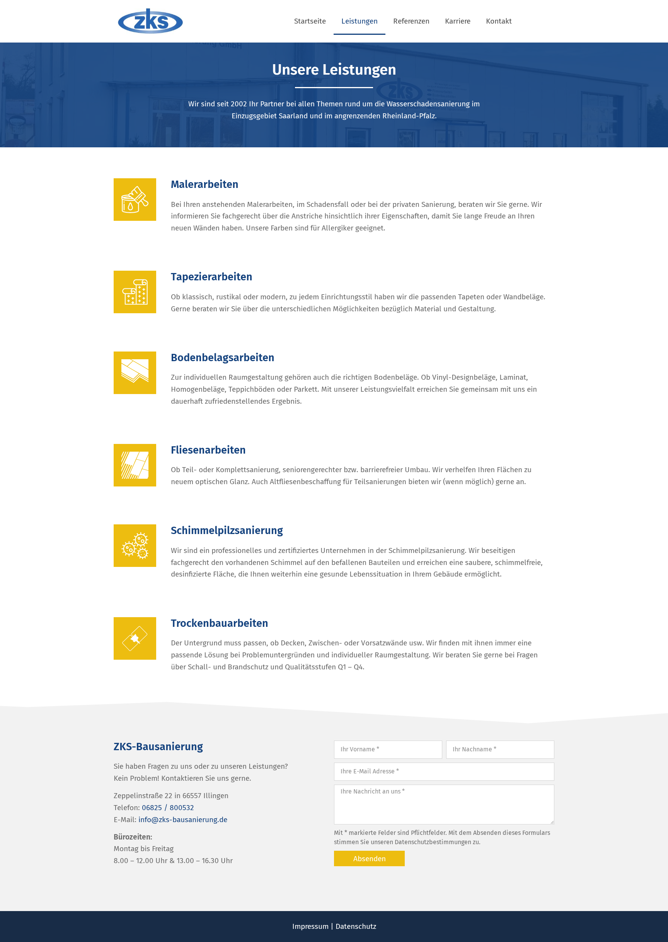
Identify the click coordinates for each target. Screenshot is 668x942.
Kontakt (499, 21)
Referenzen (411, 21)
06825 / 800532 (168, 807)
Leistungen (359, 21)
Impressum (310, 926)
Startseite (310, 21)
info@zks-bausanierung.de (182, 819)
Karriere (457, 21)
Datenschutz (356, 926)
